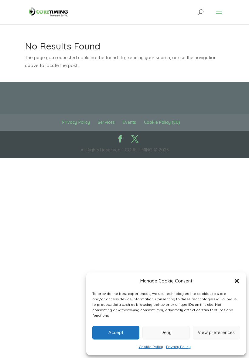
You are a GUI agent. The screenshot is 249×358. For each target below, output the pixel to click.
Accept (115, 332)
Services (106, 122)
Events (129, 122)
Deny (166, 332)
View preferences (216, 332)
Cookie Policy (151, 346)
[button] (237, 281)
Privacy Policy (178, 346)
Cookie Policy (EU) (162, 122)
